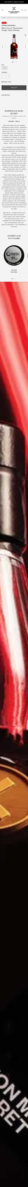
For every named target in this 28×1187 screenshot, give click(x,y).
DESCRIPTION (6, 95)
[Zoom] (25, 35)
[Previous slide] (2, 46)
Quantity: (4, 72)
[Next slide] (25, 46)
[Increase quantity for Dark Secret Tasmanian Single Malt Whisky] (8, 76)
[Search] (22, 10)
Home (3, 18)
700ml (4, 68)
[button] (13, 278)
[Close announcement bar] (26, 2)
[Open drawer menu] (2, 10)
